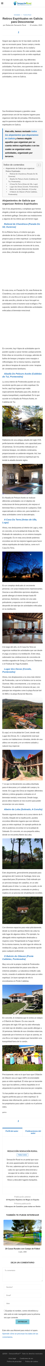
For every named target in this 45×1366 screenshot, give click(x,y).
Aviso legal (12, 1358)
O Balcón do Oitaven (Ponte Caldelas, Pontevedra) (22, 193)
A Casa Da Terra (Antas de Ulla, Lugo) (23, 184)
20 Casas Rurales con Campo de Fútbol (22, 1249)
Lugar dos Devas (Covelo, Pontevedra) (23, 187)
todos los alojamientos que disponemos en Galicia (21, 135)
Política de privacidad (14, 1361)
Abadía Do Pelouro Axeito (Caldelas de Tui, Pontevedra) (23, 180)
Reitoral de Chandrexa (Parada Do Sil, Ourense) (23, 175)
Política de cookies (31, 1361)
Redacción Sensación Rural (16, 25)
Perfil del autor (12, 1131)
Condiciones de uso (26, 1358)
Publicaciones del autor (33, 1132)
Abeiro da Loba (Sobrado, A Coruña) (22, 189)
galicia (4, 1112)
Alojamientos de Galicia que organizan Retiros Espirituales (20, 169)
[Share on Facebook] (21, 32)
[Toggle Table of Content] (37, 165)
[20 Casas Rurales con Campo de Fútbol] (22, 1232)
